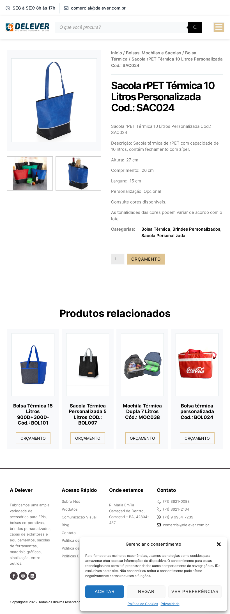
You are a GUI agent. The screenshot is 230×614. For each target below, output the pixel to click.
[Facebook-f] (14, 576)
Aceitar (105, 591)
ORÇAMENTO (146, 259)
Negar (146, 591)
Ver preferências (195, 591)
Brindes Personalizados (196, 229)
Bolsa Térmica (155, 229)
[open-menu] (218, 27)
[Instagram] (23, 576)
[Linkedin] (32, 576)
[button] (219, 544)
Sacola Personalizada (163, 235)
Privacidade (170, 604)
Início (116, 52)
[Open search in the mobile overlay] (128, 27)
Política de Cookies (143, 604)
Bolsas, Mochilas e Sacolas (153, 52)
